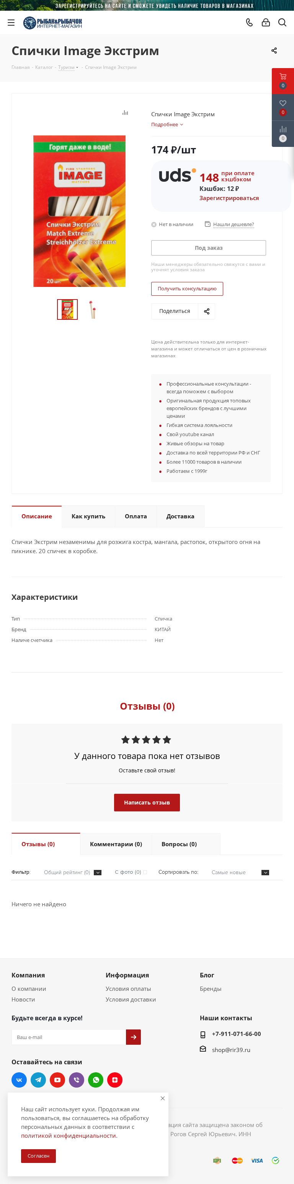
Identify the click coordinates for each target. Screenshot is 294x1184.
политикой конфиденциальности (68, 1135)
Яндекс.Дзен (114, 1080)
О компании (28, 988)
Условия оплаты (128, 988)
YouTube (57, 1080)
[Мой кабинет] (266, 22)
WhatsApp (95, 1080)
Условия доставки (131, 999)
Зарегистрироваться (229, 198)
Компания (28, 975)
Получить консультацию (187, 288)
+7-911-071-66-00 (236, 1033)
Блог (207, 975)
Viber (76, 1080)
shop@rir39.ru (231, 1050)
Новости (23, 999)
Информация (127, 975)
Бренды (211, 988)
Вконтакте (19, 1080)
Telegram (38, 1080)
